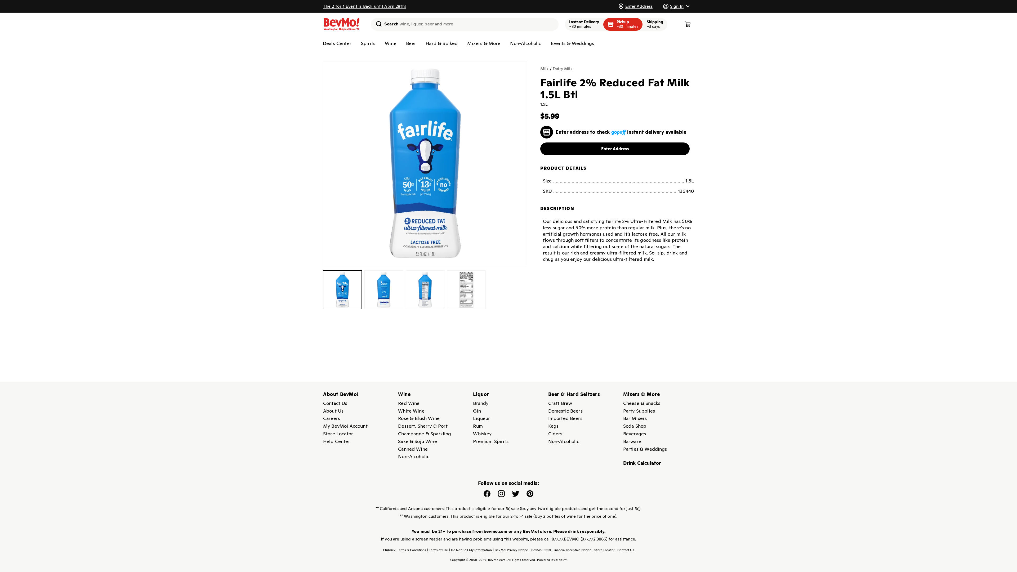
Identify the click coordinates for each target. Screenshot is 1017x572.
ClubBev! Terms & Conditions (404, 550)
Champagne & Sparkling (424, 434)
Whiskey (482, 434)
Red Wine (409, 403)
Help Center (336, 441)
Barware (632, 441)
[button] (676, 6)
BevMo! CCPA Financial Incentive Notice (560, 550)
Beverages (634, 434)
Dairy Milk (563, 69)
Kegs (553, 426)
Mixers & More (483, 43)
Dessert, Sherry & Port (423, 426)
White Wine (411, 411)
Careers (331, 418)
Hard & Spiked (442, 43)
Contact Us (335, 403)
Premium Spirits (490, 441)
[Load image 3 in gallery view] (425, 289)
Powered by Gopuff (552, 560)
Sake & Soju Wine (417, 441)
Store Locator (338, 434)
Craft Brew (560, 403)
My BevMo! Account (345, 426)
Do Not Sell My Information (470, 550)
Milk (544, 69)
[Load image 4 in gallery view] (466, 289)
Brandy (480, 403)
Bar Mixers (635, 418)
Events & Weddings (572, 43)
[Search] (377, 24)
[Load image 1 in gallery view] (342, 289)
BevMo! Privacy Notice (510, 550)
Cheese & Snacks (641, 403)
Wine (390, 43)
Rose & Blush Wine (419, 418)
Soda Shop (634, 426)
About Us (333, 411)
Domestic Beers (565, 411)
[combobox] (464, 24)
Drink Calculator (642, 463)
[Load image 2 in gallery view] (383, 289)
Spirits (368, 43)
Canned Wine (413, 449)
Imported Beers (565, 418)
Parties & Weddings (645, 449)
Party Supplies (639, 411)
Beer (411, 43)
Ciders (555, 434)
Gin (477, 411)
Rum (478, 426)
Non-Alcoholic (525, 43)
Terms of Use (437, 550)
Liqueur (481, 418)
